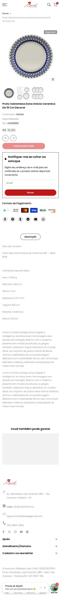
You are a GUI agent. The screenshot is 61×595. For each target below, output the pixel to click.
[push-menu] (4, 5)
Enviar (30, 192)
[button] (5, 138)
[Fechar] (44, 587)
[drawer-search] (49, 5)
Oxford (19, 114)
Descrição (30, 236)
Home (5, 13)
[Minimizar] (40, 587)
